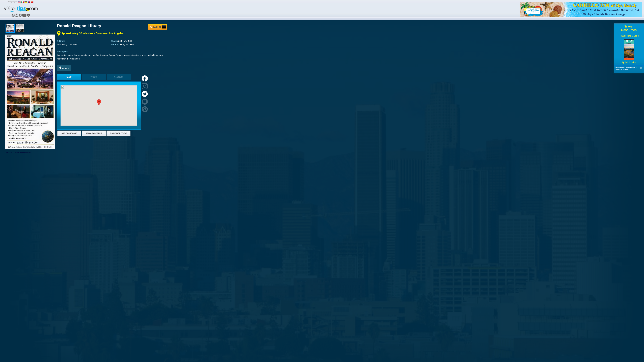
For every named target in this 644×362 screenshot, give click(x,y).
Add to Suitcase (69, 133)
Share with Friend (118, 133)
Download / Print (94, 133)
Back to (157, 27)
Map (69, 77)
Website (65, 68)
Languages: (13, 2)
